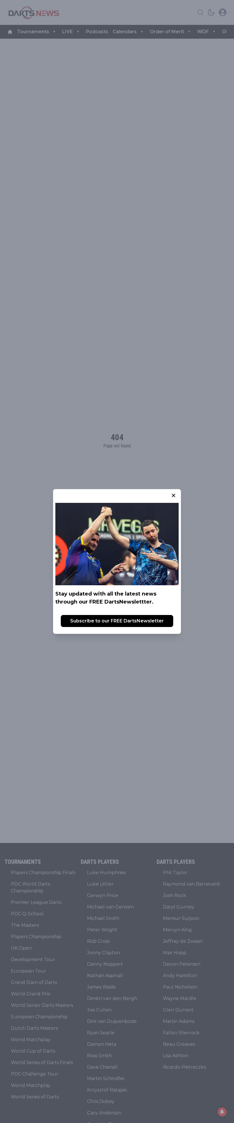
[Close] (173, 495)
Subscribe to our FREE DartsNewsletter (117, 621)
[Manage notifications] (222, 1111)
